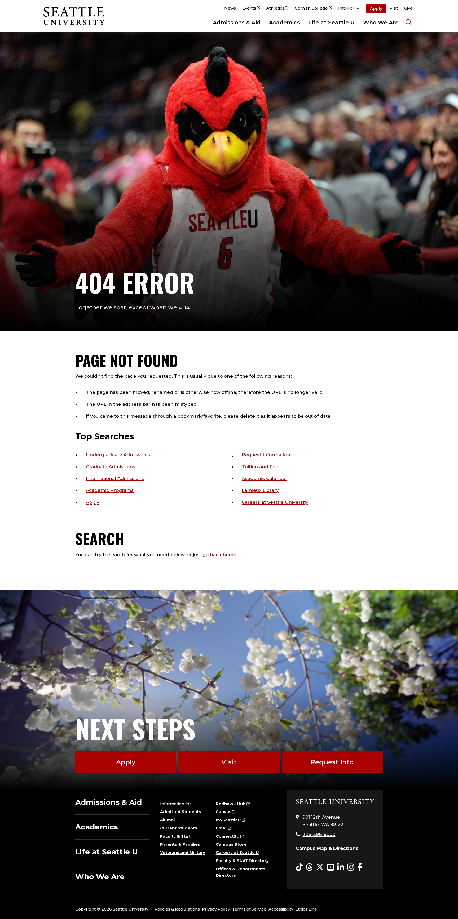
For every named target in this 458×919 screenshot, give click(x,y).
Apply (376, 8)
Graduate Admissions (110, 466)
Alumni (167, 819)
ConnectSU (228, 836)
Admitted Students (180, 811)
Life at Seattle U (331, 22)
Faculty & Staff (176, 836)
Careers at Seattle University (275, 502)
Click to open (349, 9)
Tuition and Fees (261, 466)
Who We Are (381, 22)
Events (249, 8)
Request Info (332, 762)
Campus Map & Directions (327, 848)
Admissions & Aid (237, 22)
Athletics (275, 8)
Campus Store (231, 844)
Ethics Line (306, 909)
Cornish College (311, 8)
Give (408, 8)
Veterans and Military (182, 852)
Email (221, 828)
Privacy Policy (216, 909)
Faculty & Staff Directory (242, 860)
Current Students (178, 828)
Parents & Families (180, 844)
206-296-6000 (318, 834)
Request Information (266, 454)
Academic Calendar (264, 478)
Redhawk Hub (231, 803)
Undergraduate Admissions (118, 454)
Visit (394, 8)
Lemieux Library (260, 490)
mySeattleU (228, 819)
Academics (284, 22)
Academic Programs (110, 490)
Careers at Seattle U (237, 852)
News (230, 8)
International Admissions (115, 478)
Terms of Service (249, 909)
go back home (219, 554)
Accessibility (280, 909)
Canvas (223, 811)
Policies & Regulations (177, 909)
